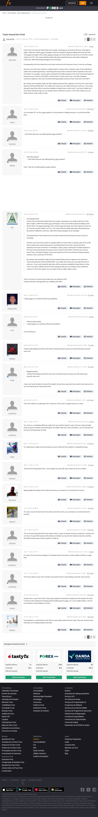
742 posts (90, 617)
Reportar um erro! (71, 748)
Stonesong (12, 500)
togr (12, 227)
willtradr (12, 165)
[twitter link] (88, 790)
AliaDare (12, 630)
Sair (82, 3)
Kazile (12, 457)
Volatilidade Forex (8, 705)
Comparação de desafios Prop (13, 762)
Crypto (30, 299)
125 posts (90, 530)
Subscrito (92, 34)
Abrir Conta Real (18, 677)
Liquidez (5, 719)
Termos (4, 780)
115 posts (90, 443)
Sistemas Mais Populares (42, 696)
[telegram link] (94, 790)
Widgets (36, 739)
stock (42, 52)
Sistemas (36, 694)
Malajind (12, 359)
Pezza (12, 380)
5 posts (91, 422)
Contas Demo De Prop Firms (12, 768)
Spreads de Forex (8, 739)
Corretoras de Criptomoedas (75, 719)
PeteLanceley (12, 308)
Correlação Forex (8, 708)
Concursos (37, 702)
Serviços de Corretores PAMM (76, 708)
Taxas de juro (7, 696)
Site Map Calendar (35, 780)
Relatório (89, 100)
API (34, 745)
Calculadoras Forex (9, 722)
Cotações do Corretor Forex (12, 742)
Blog (66, 753)
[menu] (91, 3)
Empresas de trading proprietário (77, 694)
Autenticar (72, 3)
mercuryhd (10, 39)
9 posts (91, 552)
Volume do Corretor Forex (11, 748)
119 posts (90, 487)
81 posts (91, 295)
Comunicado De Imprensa (11, 753)
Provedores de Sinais (72, 699)
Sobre (67, 751)
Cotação (63, 100)
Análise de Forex (8, 714)
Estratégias (37, 699)
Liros (12, 330)
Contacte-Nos (70, 745)
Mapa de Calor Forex (9, 725)
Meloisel (12, 522)
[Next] (94, 39)
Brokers (68, 691)
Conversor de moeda (9, 731)
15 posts (91, 465)
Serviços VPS (69, 696)
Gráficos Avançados (40, 756)
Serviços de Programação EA (75, 702)
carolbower (12, 435)
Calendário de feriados (10, 699)
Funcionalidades (39, 742)
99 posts (91, 367)
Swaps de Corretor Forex (11, 745)
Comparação (6, 771)
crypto (43, 112)
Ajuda (67, 742)
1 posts (91, 46)
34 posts (91, 130)
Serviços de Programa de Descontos (78, 711)
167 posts (90, 595)
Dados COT (6, 716)
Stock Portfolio (38, 751)
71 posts (91, 345)
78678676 (12, 543)
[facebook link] (82, 790)
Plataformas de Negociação (75, 714)
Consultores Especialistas (74, 716)
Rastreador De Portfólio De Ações (77, 725)
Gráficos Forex (38, 705)
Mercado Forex (7, 702)
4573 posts (90, 214)
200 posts (90, 109)
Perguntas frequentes (73, 739)
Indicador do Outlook (41, 711)
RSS (34, 748)
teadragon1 (12, 565)
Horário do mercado (9, 694)
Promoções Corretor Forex (11, 751)
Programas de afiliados (73, 705)
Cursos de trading (71, 722)
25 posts (91, 152)
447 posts (90, 400)
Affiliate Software (39, 753)
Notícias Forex (7, 711)
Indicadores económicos (11, 728)
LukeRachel (12, 413)
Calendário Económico (10, 691)
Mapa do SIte (24, 782)
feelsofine (12, 144)
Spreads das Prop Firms (10, 765)
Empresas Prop (7, 759)
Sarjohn (12, 608)
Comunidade (38, 691)
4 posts (91, 317)
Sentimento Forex (39, 708)
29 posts (91, 508)
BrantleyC (12, 478)
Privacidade (14, 780)
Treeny (12, 122)
